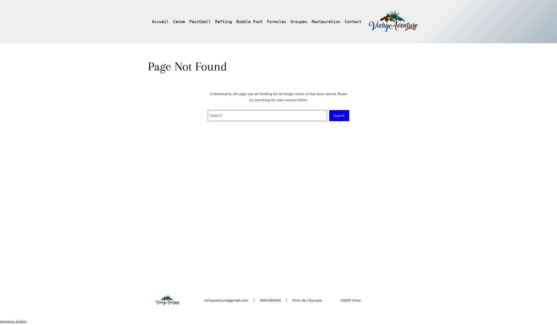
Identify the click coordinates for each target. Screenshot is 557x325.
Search (339, 115)
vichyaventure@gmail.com (226, 300)
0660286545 (270, 300)
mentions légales (13, 321)
